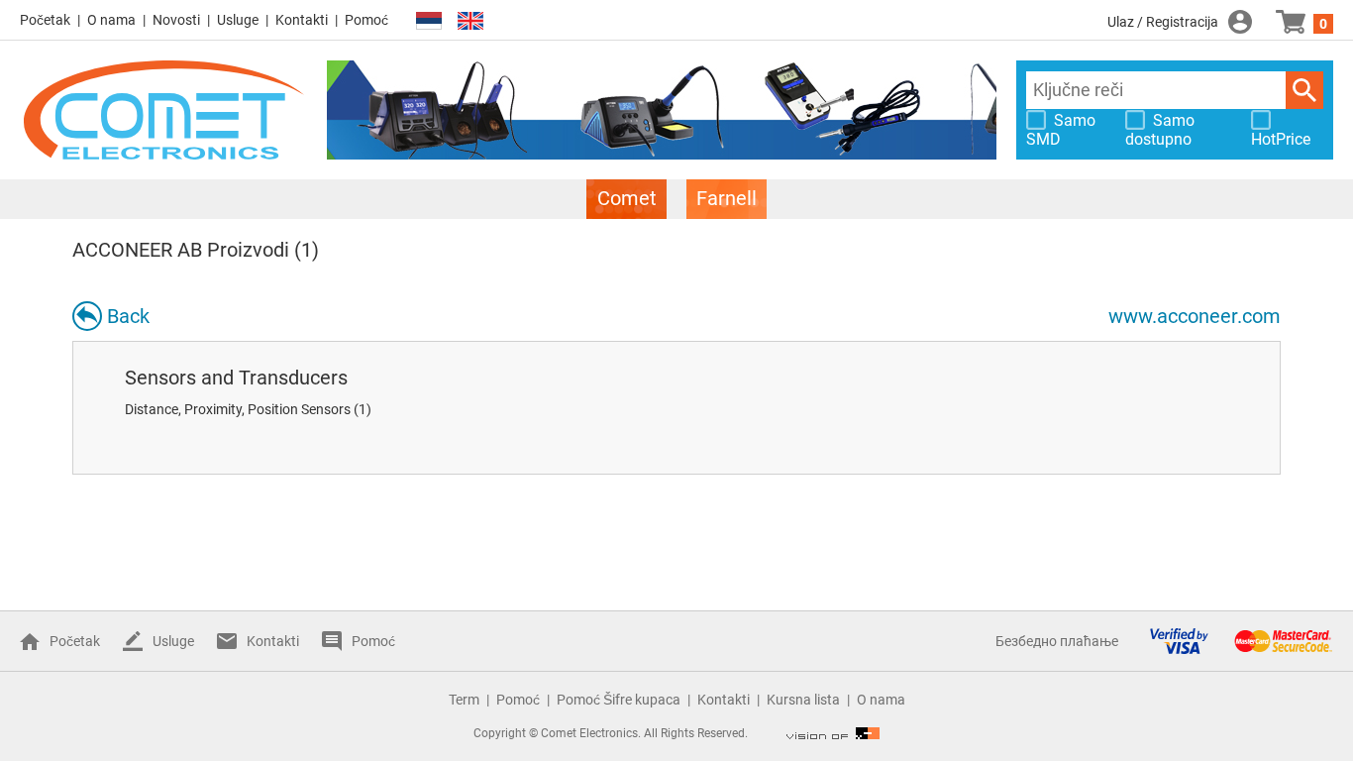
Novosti (176, 20)
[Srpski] (429, 21)
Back (128, 316)
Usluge (238, 20)
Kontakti (301, 20)
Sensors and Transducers (236, 377)
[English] (470, 21)
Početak (45, 20)
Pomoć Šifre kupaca (618, 699)
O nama (111, 20)
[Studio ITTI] (833, 733)
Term (464, 699)
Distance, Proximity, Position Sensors (238, 409)
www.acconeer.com (1194, 316)
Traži (1304, 90)
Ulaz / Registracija (1162, 22)
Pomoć (366, 20)
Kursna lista (803, 699)
